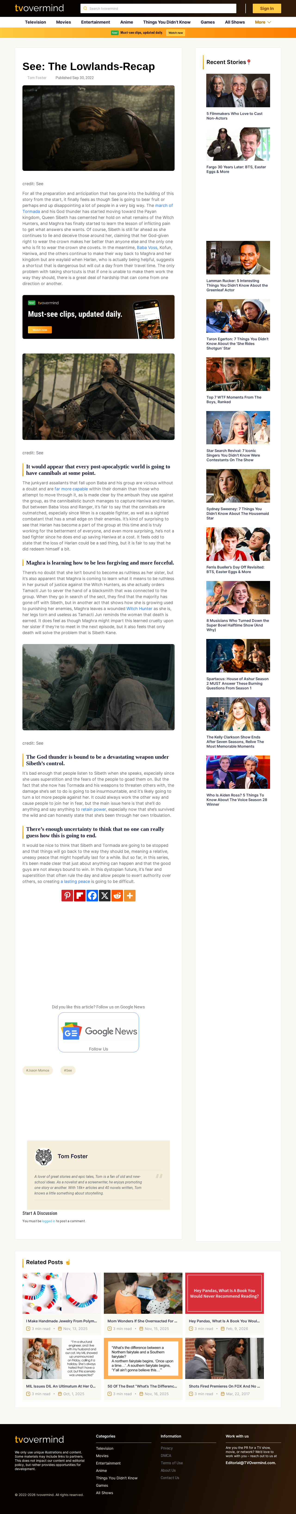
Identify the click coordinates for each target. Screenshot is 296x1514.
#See (68, 1070)
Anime (126, 22)
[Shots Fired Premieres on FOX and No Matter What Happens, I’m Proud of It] (224, 1358)
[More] (130, 895)
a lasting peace (74, 881)
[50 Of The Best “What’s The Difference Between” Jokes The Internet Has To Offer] (143, 1358)
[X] (105, 895)
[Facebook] (92, 895)
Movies (63, 22)
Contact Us (170, 1478)
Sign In (267, 8)
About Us (168, 1470)
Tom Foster (36, 78)
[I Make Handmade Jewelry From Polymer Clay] (61, 1293)
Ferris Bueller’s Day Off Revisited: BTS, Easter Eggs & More (236, 569)
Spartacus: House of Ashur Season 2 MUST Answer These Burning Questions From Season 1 (238, 683)
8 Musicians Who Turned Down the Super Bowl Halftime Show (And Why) (238, 625)
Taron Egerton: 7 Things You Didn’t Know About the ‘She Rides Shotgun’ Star (237, 343)
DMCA (166, 1455)
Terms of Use (172, 1463)
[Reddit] (117, 895)
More (260, 22)
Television (35, 22)
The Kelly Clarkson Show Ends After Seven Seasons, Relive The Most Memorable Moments (235, 742)
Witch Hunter (139, 608)
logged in (48, 1221)
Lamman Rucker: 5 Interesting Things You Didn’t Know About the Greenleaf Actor (237, 285)
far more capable (71, 488)
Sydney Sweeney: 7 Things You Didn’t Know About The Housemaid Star (238, 513)
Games (208, 22)
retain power (93, 809)
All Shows (235, 22)
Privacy (167, 1448)
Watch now (176, 32)
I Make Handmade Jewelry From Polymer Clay (66, 1321)
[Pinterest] (67, 895)
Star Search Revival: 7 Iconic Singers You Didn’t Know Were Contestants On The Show (233, 455)
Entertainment (95, 22)
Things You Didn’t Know (167, 22)
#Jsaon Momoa (37, 1070)
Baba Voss (147, 247)
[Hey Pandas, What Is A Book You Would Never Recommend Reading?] (224, 1293)
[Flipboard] (80, 895)
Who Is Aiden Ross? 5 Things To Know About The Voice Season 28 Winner (237, 800)
